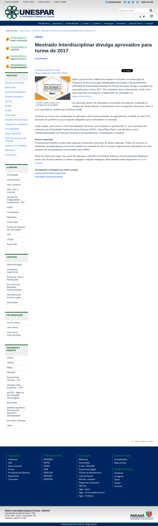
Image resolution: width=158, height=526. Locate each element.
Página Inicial (25, 31)
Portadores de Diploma (18, 472)
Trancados (13, 479)
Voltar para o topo (144, 441)
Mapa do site (120, 463)
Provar (11, 469)
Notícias (35, 31)
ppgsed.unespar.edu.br (82, 96)
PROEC (47, 466)
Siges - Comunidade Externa (91, 492)
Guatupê (149, 23)
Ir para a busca (45, 2)
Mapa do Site (147, 2)
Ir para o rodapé (61, 2)
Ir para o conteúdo (13, 2)
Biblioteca (83, 459)
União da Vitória (135, 23)
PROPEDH (48, 479)
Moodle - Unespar (87, 479)
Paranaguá (109, 23)
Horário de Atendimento (90, 472)
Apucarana (57, 23)
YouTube (151, 16)
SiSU (10, 463)
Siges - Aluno (84, 489)
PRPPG (47, 463)
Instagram (147, 16)
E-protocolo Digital (87, 469)
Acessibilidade (114, 2)
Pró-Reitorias (43, 23)
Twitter (143, 16)
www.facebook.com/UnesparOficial (50, 173)
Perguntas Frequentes (89, 482)
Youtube (118, 486)
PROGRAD (48, 459)
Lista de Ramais (86, 476)
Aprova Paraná (15, 466)
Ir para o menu (29, 2)
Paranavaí (121, 23)
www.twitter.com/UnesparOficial (49, 177)
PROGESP (48, 476)
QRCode (82, 486)
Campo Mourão (72, 23)
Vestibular (12, 459)
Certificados (84, 463)
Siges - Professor (86, 496)
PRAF (46, 469)
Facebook (139, 16)
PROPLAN (48, 472)
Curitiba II (97, 23)
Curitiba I (85, 23)
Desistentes (13, 476)
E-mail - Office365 (87, 466)
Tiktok (117, 479)
